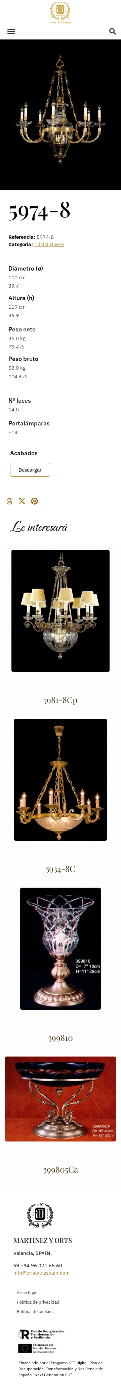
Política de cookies (35, 1311)
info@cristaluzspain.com (41, 1273)
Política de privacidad (38, 1302)
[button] (11, 31)
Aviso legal (27, 1293)
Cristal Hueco (49, 244)
